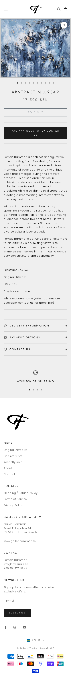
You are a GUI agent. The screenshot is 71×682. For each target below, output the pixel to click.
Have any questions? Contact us (35, 132)
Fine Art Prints (13, 456)
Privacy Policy (13, 505)
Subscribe (17, 612)
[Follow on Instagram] (15, 627)
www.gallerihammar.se (20, 541)
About (8, 468)
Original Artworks (15, 450)
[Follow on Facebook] (5, 627)
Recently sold (13, 462)
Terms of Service (15, 499)
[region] (35, 376)
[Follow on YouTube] (24, 627)
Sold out (35, 112)
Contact (9, 474)
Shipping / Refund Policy (21, 493)
